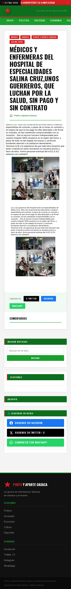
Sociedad (39, 20)
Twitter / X (9, 554)
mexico (14, 37)
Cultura (8, 527)
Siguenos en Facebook (29, 423)
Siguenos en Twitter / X (30, 432)
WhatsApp (17, 306)
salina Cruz (17, 41)
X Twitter (31, 298)
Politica (24, 20)
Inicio (10, 20)
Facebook (48, 298)
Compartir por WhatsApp (31, 442)
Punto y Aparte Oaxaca (44, 37)
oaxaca (25, 37)
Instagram (9, 560)
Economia (56, 20)
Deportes (9, 532)
